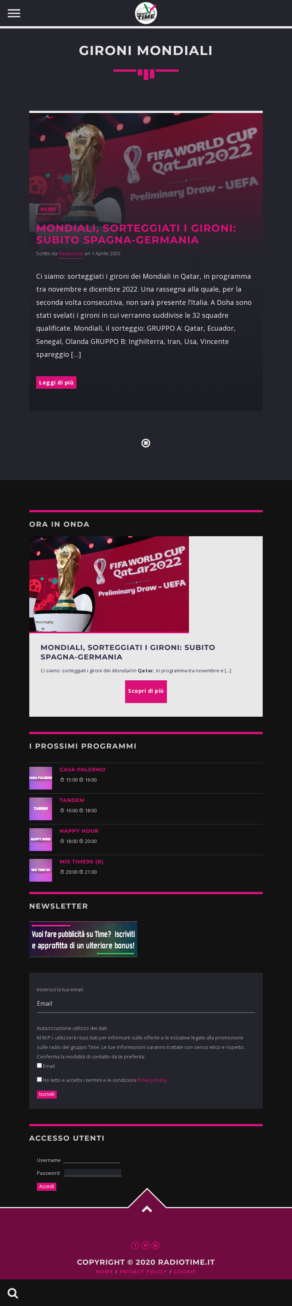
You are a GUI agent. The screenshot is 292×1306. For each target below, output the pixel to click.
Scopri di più (146, 690)
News (48, 209)
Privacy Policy (152, 1080)
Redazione (71, 253)
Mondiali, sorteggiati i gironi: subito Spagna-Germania (136, 234)
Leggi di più (56, 382)
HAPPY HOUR (79, 831)
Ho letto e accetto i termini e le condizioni (104, 1080)
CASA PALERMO (83, 770)
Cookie (185, 1271)
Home (104, 1271)
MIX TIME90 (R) (81, 862)
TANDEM (72, 800)
